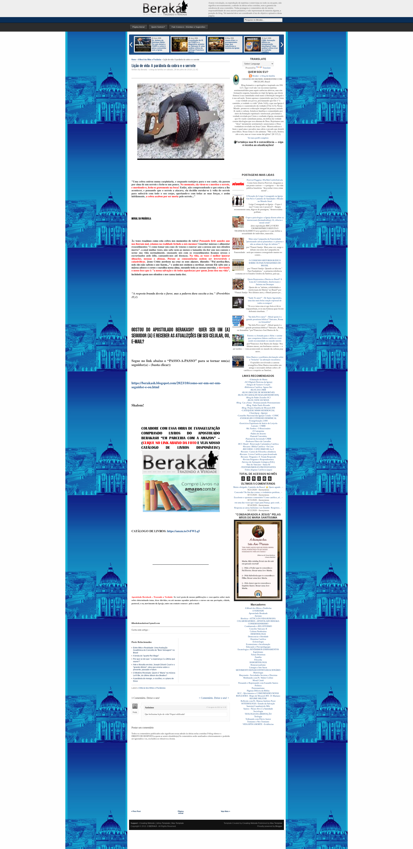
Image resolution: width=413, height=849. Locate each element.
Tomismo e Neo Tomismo (258, 721)
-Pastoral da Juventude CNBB (258, 439)
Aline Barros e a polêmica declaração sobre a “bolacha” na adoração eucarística (264, 358)
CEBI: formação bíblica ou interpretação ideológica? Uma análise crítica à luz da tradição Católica (196, 46)
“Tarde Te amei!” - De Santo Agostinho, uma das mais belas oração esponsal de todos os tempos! (265, 300)
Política (258, 685)
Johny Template (163, 823)
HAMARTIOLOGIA (258, 662)
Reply (135, 712)
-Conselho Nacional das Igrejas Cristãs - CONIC (258, 415)
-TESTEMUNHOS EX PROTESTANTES (258, 467)
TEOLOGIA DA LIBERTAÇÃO (258, 714)
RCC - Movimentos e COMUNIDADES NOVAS (258, 693)
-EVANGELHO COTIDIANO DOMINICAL (258, 418)
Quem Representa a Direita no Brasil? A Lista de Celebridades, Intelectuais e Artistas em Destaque (265, 282)
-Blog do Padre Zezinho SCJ (258, 397)
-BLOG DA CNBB (258, 390)
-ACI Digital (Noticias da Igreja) (258, 382)
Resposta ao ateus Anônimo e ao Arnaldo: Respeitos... (257, 508)
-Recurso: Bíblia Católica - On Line (258, 446)
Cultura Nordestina (258, 631)
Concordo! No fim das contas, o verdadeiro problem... (257, 492)
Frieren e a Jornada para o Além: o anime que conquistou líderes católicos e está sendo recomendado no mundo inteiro (261, 47)
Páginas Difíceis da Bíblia (258, 690)
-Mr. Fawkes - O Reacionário (258, 428)
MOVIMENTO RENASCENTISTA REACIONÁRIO (258, 670)
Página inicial (181, 812)
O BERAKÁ (152, 826)
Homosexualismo (258, 665)
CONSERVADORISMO (258, 623)
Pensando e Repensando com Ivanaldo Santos (258, 683)
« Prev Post (136, 811)
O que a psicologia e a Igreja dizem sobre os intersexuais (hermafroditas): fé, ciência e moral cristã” (265, 220)
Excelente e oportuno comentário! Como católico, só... (257, 497)
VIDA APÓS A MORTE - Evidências (258, 724)
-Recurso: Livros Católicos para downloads (258, 454)
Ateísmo (258, 616)
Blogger (278, 826)
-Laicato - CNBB (258, 426)
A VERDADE (258, 611)
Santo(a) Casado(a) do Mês (258, 706)
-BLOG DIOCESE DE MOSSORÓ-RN (258, 392)
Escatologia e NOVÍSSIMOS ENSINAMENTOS (258, 649)
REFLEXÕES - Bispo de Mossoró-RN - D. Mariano (258, 696)
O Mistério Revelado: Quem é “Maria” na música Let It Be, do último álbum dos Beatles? (154, 674)
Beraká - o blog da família (263, 76)
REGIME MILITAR (258, 698)
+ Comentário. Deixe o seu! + (214, 698)
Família (258, 657)
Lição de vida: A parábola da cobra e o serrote (163, 65)
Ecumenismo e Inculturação (258, 644)
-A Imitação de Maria (258, 379)
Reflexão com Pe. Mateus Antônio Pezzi (258, 701)
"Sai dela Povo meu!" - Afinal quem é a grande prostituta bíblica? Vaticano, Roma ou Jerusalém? (264, 319)
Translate (267, 68)
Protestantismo (258, 688)
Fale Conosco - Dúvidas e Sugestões (188, 27)
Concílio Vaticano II (258, 629)
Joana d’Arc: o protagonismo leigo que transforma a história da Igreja (159, 44)
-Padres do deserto (258, 433)
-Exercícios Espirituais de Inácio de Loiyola (258, 423)
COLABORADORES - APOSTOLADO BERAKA (258, 621)
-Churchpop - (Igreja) (258, 413)
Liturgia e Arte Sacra (258, 667)
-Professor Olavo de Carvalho (258, 441)
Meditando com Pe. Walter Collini (258, 678)
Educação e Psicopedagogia (258, 647)
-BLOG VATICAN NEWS (258, 400)
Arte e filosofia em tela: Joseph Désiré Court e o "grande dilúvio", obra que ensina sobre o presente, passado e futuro (154, 667)
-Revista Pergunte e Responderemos (258, 459)
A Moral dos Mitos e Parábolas (149, 59)
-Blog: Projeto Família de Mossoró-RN (258, 408)
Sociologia (258, 711)
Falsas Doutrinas (258, 654)
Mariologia (258, 672)
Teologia (258, 716)
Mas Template (177, 823)
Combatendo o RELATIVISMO (258, 626)
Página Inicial (138, 27)
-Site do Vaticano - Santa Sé (258, 464)
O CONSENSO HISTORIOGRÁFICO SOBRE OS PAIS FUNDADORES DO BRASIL (265, 263)
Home (133, 59)
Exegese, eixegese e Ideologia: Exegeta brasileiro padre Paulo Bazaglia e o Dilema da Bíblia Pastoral (233, 46)
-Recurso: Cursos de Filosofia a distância (258, 451)
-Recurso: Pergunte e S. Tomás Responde (258, 457)
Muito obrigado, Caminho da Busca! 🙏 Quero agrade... (257, 487)
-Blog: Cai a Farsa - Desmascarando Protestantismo (258, 402)
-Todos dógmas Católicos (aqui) (258, 469)
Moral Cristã (258, 680)
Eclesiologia (258, 641)
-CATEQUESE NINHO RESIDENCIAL (258, 410)
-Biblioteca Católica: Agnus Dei (258, 387)
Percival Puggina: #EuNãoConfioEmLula (265, 180)
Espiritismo (258, 652)
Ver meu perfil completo (258, 138)
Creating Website (147, 823)
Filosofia (258, 660)
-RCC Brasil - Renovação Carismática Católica (258, 444)
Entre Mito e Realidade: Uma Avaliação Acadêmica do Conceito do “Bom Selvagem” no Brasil (154, 650)
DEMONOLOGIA (258, 634)
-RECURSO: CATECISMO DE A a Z (258, 449)
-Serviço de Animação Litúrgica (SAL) (258, 462)
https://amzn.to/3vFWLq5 (183, 531)
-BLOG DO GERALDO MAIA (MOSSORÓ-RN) (258, 395)
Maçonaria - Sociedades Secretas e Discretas (258, 675)
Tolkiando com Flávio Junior (258, 719)
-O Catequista (258, 431)
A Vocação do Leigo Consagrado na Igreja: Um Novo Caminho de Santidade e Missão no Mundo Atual (264, 198)
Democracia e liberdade (258, 636)
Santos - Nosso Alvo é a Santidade (258, 709)
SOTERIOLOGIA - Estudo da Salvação (258, 703)
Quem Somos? (158, 27)
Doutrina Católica (258, 639)
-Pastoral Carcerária (258, 436)
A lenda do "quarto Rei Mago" (146, 656)
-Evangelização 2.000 (258, 421)
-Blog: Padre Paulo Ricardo (258, 405)
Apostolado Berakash (258, 613)
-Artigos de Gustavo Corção (258, 384)
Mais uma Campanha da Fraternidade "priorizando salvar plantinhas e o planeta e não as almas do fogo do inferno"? (265, 241)
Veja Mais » (225, 811)
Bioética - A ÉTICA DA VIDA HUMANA (258, 618)
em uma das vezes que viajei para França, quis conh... (258, 502)
